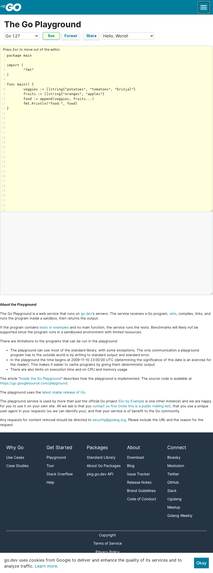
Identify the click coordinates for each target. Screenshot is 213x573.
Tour (50, 465)
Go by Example (132, 401)
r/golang (174, 499)
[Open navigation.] (203, 7)
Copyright (107, 535)
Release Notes (139, 482)
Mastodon (175, 465)
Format (70, 36)
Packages (97, 447)
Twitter (173, 474)
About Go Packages (104, 465)
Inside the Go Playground (40, 378)
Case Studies (17, 465)
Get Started (59, 447)
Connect (176, 447)
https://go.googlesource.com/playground (33, 383)
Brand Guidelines (141, 490)
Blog (131, 465)
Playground (56, 457)
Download (135, 457)
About (133, 447)
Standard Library (101, 457)
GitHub (173, 482)
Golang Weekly (179, 515)
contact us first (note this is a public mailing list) (131, 406)
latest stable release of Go (63, 392)
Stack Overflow (59, 474)
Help (50, 482)
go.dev (86, 313)
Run (51, 36)
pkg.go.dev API (100, 474)
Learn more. (46, 566)
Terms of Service (107, 543)
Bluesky (174, 457)
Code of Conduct (141, 499)
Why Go (15, 447)
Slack (172, 490)
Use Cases (15, 457)
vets (172, 313)
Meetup (173, 507)
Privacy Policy (107, 552)
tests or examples (54, 327)
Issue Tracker (138, 474)
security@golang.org (109, 420)
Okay (201, 562)
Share (91, 36)
